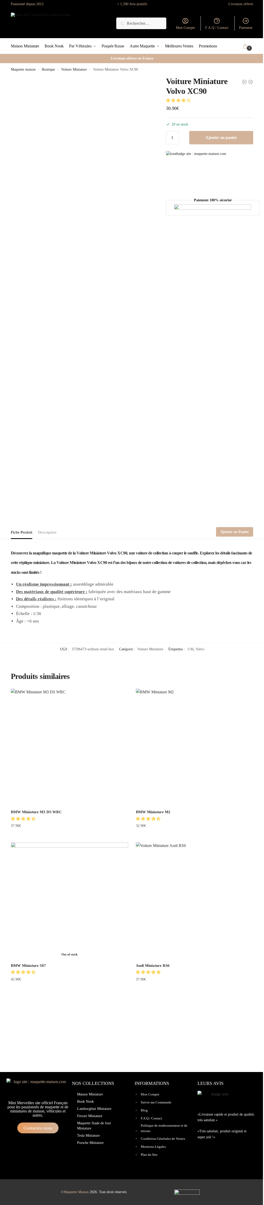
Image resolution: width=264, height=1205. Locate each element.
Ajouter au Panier (234, 532)
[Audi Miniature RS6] (194, 901)
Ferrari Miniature (89, 1116)
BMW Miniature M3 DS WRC (36, 812)
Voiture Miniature (74, 69)
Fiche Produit (21, 532)
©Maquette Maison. (75, 1192)
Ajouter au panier (221, 137)
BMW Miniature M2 (153, 812)
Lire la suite (69, 990)
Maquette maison (23, 69)
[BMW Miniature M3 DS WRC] (69, 747)
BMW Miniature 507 (28, 965)
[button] (179, 100)
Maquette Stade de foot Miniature (94, 1125)
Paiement (245, 28)
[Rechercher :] (141, 23)
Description (47, 532)
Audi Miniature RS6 (153, 965)
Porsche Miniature (90, 1143)
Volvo (200, 649)
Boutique (48, 69)
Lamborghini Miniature (94, 1109)
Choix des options (69, 836)
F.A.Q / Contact (216, 28)
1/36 (190, 649)
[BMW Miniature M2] (194, 747)
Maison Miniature (90, 1094)
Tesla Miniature (88, 1135)
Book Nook (85, 1101)
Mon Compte (185, 28)
